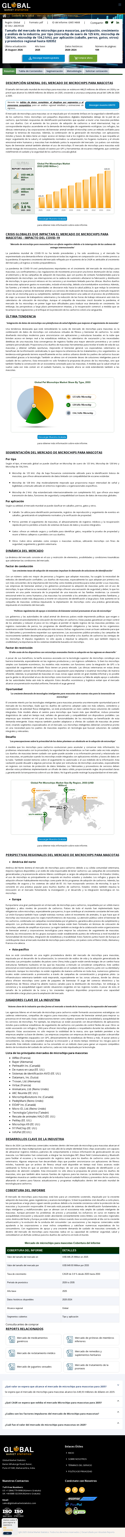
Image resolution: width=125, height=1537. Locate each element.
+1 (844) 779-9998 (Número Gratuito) (23, 1490)
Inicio (71, 1453)
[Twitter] (68, 1490)
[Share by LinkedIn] (117, 23)
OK (7, 1533)
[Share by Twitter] (112, 23)
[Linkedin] (82, 1490)
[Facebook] (75, 1490)
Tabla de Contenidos (30, 71)
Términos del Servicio (80, 1465)
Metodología (74, 71)
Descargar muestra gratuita (52, 218)
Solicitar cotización (97, 71)
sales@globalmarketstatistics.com (19, 1503)
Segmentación (54, 71)
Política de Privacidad (80, 1471)
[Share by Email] (107, 23)
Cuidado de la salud (23, 15)
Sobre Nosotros (77, 1459)
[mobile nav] (120, 5)
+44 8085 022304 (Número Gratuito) (23, 1493)
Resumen (9, 71)
